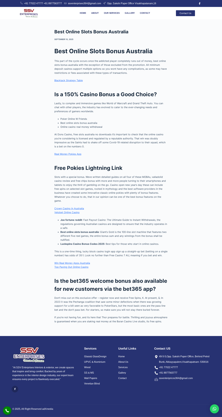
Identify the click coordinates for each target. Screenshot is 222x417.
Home (83, 13)
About (95, 13)
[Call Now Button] (7, 410)
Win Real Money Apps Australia (72, 263)
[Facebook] (199, 3)
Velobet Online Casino (67, 212)
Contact (145, 13)
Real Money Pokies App (67, 153)
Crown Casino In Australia (69, 208)
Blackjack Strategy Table (68, 80)
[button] (214, 408)
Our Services (112, 13)
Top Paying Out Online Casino (71, 266)
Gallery (130, 13)
